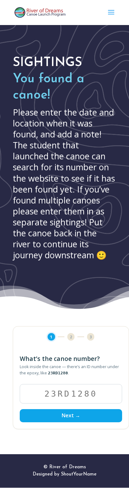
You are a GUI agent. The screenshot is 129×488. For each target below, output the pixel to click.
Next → (71, 415)
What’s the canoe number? (60, 358)
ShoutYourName (78, 474)
